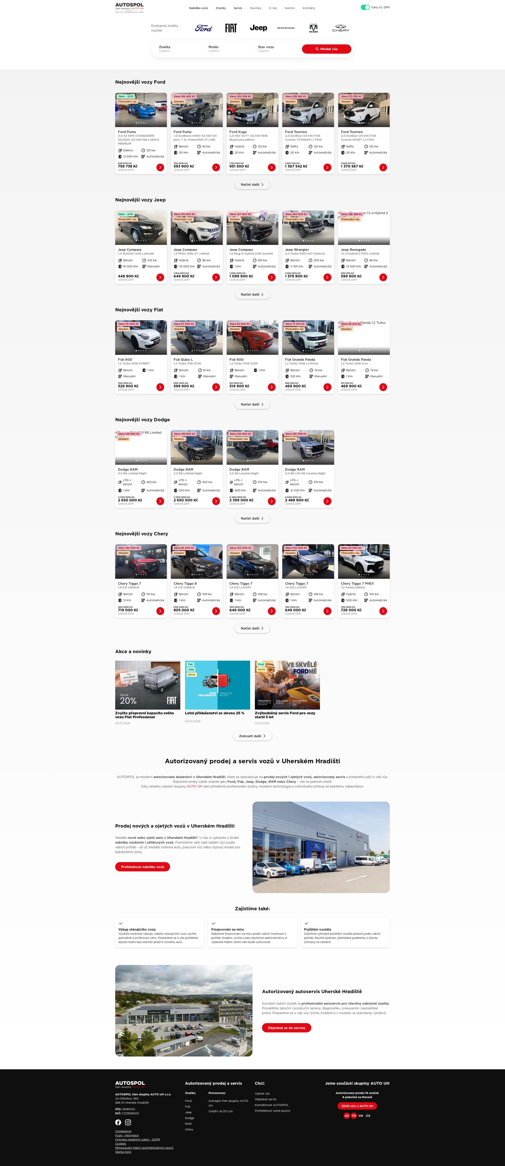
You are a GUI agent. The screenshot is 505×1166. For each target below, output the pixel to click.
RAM (188, 1124)
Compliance (123, 1131)
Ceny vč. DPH (380, 7)
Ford (188, 1101)
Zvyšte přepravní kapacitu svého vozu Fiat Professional (144, 715)
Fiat (187, 1107)
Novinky (255, 8)
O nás (273, 8)
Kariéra (290, 8)
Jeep (188, 1112)
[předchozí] (118, 110)
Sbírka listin (123, 1152)
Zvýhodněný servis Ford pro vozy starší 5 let (285, 715)
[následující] (164, 110)
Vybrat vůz (262, 1094)
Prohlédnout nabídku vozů (142, 867)
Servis (238, 8)
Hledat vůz (329, 49)
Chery (189, 1129)
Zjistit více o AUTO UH (357, 1106)
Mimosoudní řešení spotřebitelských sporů (144, 1148)
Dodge (189, 1118)
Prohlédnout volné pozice (272, 1111)
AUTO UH (194, 786)
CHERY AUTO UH (221, 1111)
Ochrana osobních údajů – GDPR (137, 1140)
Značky (221, 8)
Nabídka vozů (198, 8)
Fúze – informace (127, 1135)
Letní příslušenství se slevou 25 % (214, 713)
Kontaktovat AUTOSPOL (272, 1105)
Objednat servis (265, 1099)
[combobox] (170, 51)
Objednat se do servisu (286, 1028)
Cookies (120, 1144)
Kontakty (309, 8)
